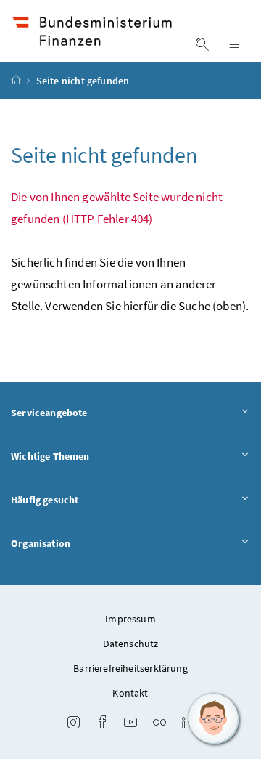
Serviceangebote (49, 412)
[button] (213, 719)
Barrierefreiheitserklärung (130, 668)
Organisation (40, 543)
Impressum (130, 618)
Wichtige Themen (50, 456)
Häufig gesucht (44, 499)
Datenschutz (131, 643)
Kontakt (130, 692)
